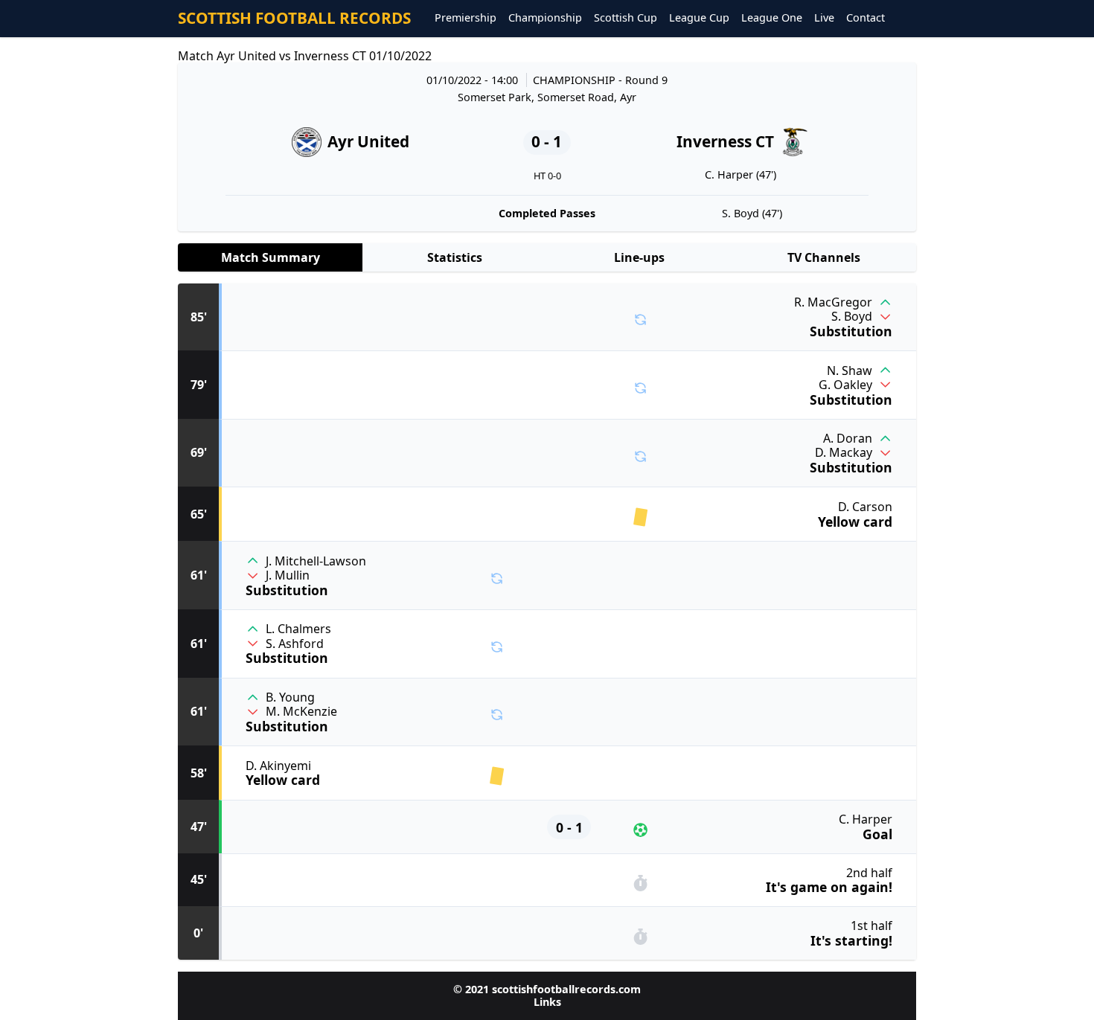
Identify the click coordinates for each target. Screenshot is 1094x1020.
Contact (865, 18)
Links (547, 1002)
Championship (545, 18)
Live (824, 18)
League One (771, 18)
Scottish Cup (625, 18)
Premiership (465, 18)
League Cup (699, 18)
